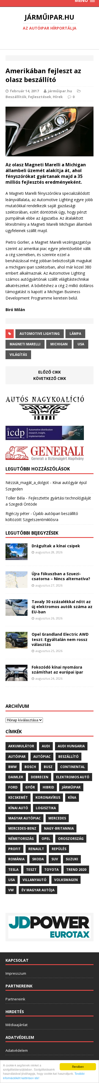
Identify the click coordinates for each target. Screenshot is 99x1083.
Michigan (59, 344)
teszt (31, 869)
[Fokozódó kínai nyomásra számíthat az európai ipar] (17, 677)
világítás (18, 354)
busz (48, 766)
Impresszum (16, 973)
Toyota (51, 869)
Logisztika (46, 808)
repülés (59, 849)
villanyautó (34, 879)
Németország (21, 838)
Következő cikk (49, 378)
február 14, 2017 (24, 90)
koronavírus (47, 797)
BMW (12, 766)
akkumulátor (21, 746)
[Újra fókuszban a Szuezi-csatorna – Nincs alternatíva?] (17, 584)
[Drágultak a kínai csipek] (17, 556)
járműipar (71, 787)
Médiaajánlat (17, 1024)
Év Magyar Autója (37, 890)
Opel (46, 838)
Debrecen (39, 777)
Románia (16, 859)
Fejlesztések (39, 96)
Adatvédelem (17, 1050)
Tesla (13, 869)
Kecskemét (18, 797)
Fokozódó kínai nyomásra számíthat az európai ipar (57, 669)
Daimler (15, 777)
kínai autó (18, 808)
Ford (13, 787)
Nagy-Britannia (59, 828)
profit (14, 849)
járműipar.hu (60, 90)
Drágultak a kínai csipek (56, 545)
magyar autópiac (24, 818)
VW (11, 890)
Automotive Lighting (40, 333)
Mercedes (57, 818)
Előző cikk (49, 372)
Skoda (38, 859)
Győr (30, 787)
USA (81, 344)
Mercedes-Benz (22, 828)
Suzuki (72, 859)
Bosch (30, 766)
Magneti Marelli (25, 344)
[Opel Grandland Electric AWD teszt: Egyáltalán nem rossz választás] (17, 645)
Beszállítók (16, 96)
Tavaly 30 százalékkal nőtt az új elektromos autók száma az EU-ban (62, 606)
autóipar (17, 756)
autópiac (42, 756)
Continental (72, 766)
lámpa (75, 333)
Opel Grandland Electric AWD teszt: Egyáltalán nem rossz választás (60, 639)
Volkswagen (66, 879)
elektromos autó (72, 777)
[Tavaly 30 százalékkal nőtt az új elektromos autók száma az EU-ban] (17, 612)
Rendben (78, 1066)
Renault (36, 849)
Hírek (58, 96)
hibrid (48, 787)
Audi (46, 746)
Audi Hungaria (71, 746)
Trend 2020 (76, 869)
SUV (54, 859)
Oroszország (71, 838)
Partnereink (15, 999)
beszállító (68, 756)
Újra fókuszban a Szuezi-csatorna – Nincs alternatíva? (61, 576)
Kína (72, 797)
